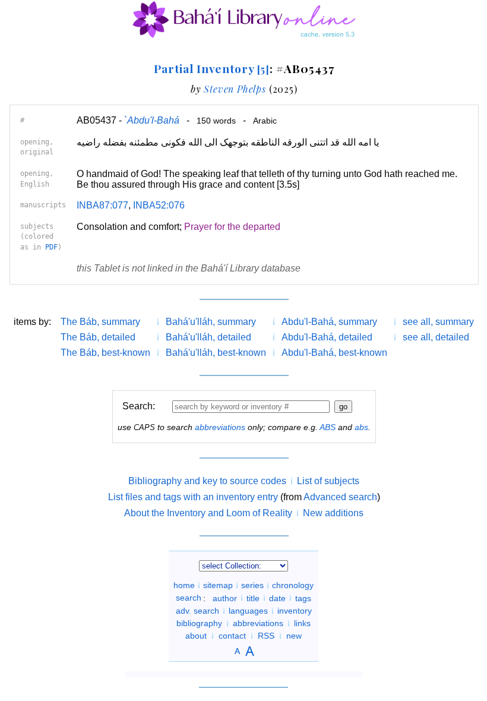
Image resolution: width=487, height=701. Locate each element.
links (302, 623)
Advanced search (340, 497)
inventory (294, 610)
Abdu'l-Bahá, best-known (334, 353)
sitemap (218, 585)
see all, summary (438, 322)
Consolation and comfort (128, 227)
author (225, 597)
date (277, 597)
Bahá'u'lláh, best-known (216, 353)
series (252, 585)
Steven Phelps (234, 89)
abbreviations (220, 427)
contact (232, 635)
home (184, 585)
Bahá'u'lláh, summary (211, 322)
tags (303, 597)
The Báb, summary (100, 322)
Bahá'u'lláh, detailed (208, 337)
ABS (328, 427)
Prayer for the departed (232, 227)
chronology (293, 585)
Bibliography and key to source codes (207, 481)
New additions (333, 513)
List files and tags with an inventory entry (193, 497)
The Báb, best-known (105, 353)
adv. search (197, 610)
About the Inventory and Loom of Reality (208, 513)
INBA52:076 (159, 205)
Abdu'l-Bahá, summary (329, 322)
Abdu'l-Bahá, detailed (327, 337)
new (294, 635)
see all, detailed (436, 337)
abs (361, 427)
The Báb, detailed (98, 337)
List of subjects (328, 481)
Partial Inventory (212, 68)
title (253, 597)
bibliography (199, 623)
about (196, 635)
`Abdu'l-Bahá (151, 120)
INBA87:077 (102, 205)
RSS (266, 635)
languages (248, 610)
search (188, 597)
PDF (51, 247)
